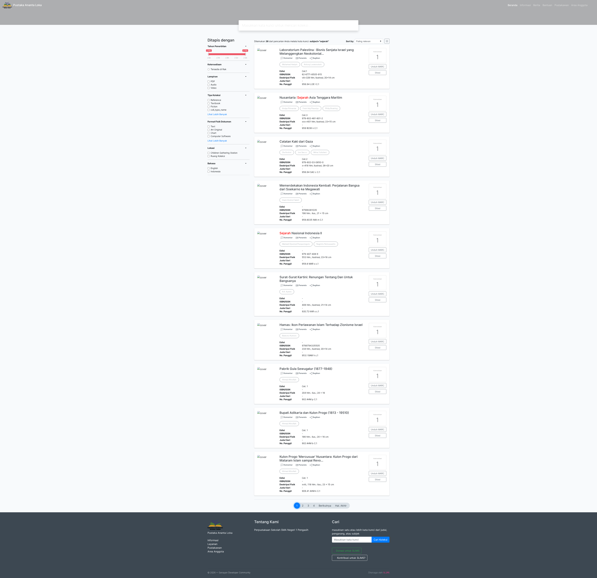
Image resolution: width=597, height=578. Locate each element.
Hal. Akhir (341, 505)
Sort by (350, 41)
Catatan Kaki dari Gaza (296, 141)
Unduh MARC (377, 66)
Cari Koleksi (380, 539)
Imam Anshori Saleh (290, 200)
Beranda (512, 5)
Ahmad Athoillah (289, 379)
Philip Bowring (331, 108)
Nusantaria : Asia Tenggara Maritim (311, 97)
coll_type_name (218, 109)
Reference (216, 100)
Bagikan (316, 58)
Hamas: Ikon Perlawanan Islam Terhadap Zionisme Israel (321, 325)
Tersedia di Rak (218, 69)
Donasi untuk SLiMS (347, 550)
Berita (536, 5)
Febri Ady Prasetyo (311, 108)
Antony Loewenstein (313, 64)
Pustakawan (562, 5)
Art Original (216, 129)
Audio (213, 84)
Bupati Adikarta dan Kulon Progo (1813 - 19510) (314, 413)
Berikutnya (325, 505)
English (214, 168)
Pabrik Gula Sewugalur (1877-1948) (306, 369)
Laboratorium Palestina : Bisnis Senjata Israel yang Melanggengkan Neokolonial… (317, 51)
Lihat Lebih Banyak (217, 114)
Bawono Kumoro (289, 335)
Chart (213, 133)
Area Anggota (579, 5)
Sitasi (377, 72)
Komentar (288, 58)
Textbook (215, 103)
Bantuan (547, 5)
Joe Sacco (302, 152)
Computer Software (221, 136)
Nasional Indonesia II (301, 233)
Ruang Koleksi (218, 156)
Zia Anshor (286, 152)
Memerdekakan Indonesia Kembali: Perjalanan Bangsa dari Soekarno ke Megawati (319, 187)
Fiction (214, 106)
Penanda (303, 58)
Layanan (212, 544)
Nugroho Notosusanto (325, 244)
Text (213, 126)
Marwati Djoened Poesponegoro (296, 244)
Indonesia (215, 171)
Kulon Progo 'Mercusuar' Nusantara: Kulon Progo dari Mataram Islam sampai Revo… (319, 458)
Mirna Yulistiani (320, 152)
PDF (213, 81)
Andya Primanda (289, 108)
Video (213, 88)
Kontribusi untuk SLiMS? (351, 557)
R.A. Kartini (287, 291)
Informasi (525, 5)
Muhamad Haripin (289, 64)
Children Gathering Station (224, 152)
